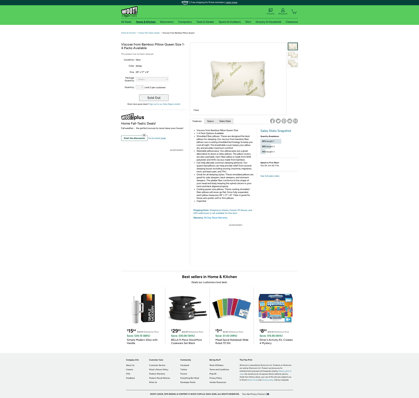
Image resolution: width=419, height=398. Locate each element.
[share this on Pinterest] (284, 120)
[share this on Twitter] (278, 120)
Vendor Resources (218, 382)
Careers (129, 369)
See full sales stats (269, 176)
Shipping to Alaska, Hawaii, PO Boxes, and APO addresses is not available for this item (222, 212)
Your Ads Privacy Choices (253, 394)
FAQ (128, 374)
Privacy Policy (216, 378)
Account (282, 13)
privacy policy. (268, 380)
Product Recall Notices (159, 378)
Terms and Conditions (219, 369)
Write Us (153, 382)
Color (131, 65)
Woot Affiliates (216, 365)
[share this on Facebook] (272, 120)
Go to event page (157, 138)
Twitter (183, 369)
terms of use (253, 380)
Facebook (184, 365)
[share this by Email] (295, 120)
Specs (210, 121)
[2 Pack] (293, 55)
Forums (270, 13)
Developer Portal (187, 382)
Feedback (130, 378)
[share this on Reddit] (289, 120)
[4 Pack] (293, 63)
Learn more (231, 2)
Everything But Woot (189, 378)
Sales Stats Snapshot (275, 131)
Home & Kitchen (128, 33)
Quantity (129, 87)
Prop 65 (213, 374)
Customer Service (157, 365)
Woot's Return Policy (158, 369)
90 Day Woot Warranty (216, 217)
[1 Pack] (293, 46)
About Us (130, 365)
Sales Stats (225, 121)
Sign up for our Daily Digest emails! (165, 104)
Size (132, 72)
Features (197, 121)
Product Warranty (157, 374)
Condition (129, 59)
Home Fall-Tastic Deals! (149, 33)
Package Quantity (129, 79)
